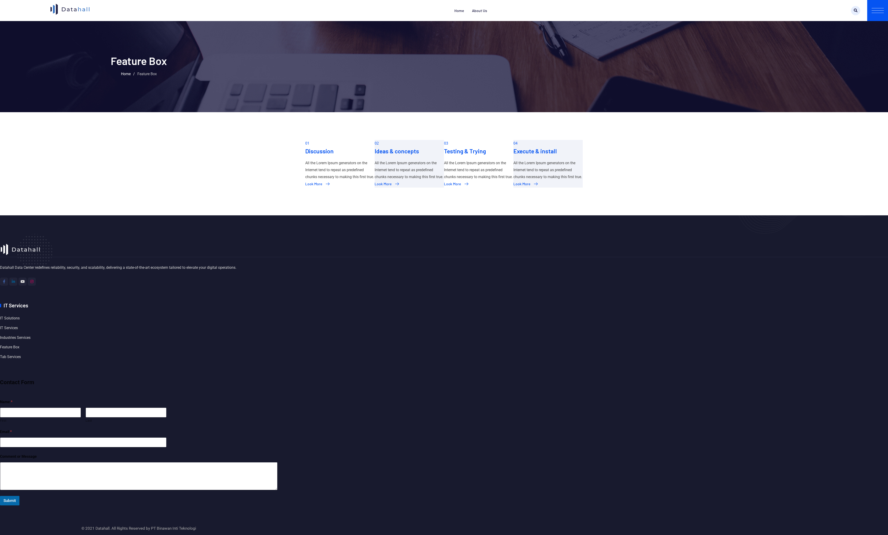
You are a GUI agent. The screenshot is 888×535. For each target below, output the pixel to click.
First (3, 420)
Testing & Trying (465, 151)
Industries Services (15, 337)
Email (6, 432)
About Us (479, 10)
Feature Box (9, 347)
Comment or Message (18, 456)
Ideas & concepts (397, 151)
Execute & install (535, 151)
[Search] (855, 10)
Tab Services (10, 357)
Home (459, 10)
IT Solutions (10, 318)
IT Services (9, 328)
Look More (313, 184)
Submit (9, 500)
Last (89, 420)
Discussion (319, 151)
